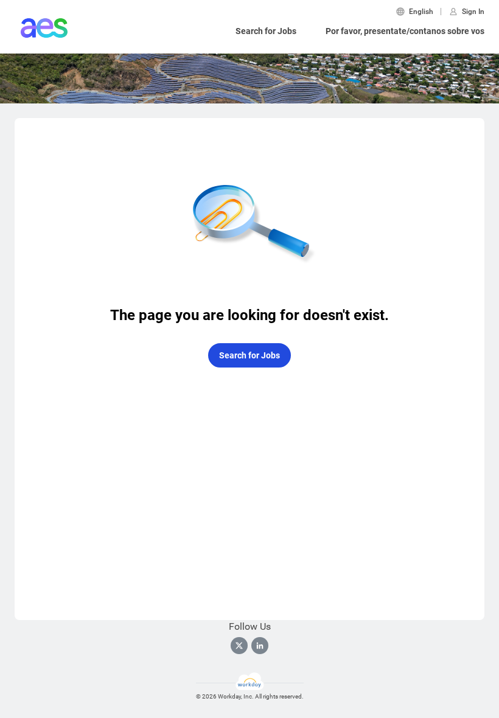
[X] (239, 645)
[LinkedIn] (259, 645)
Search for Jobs (266, 31)
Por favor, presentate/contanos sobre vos (405, 31)
